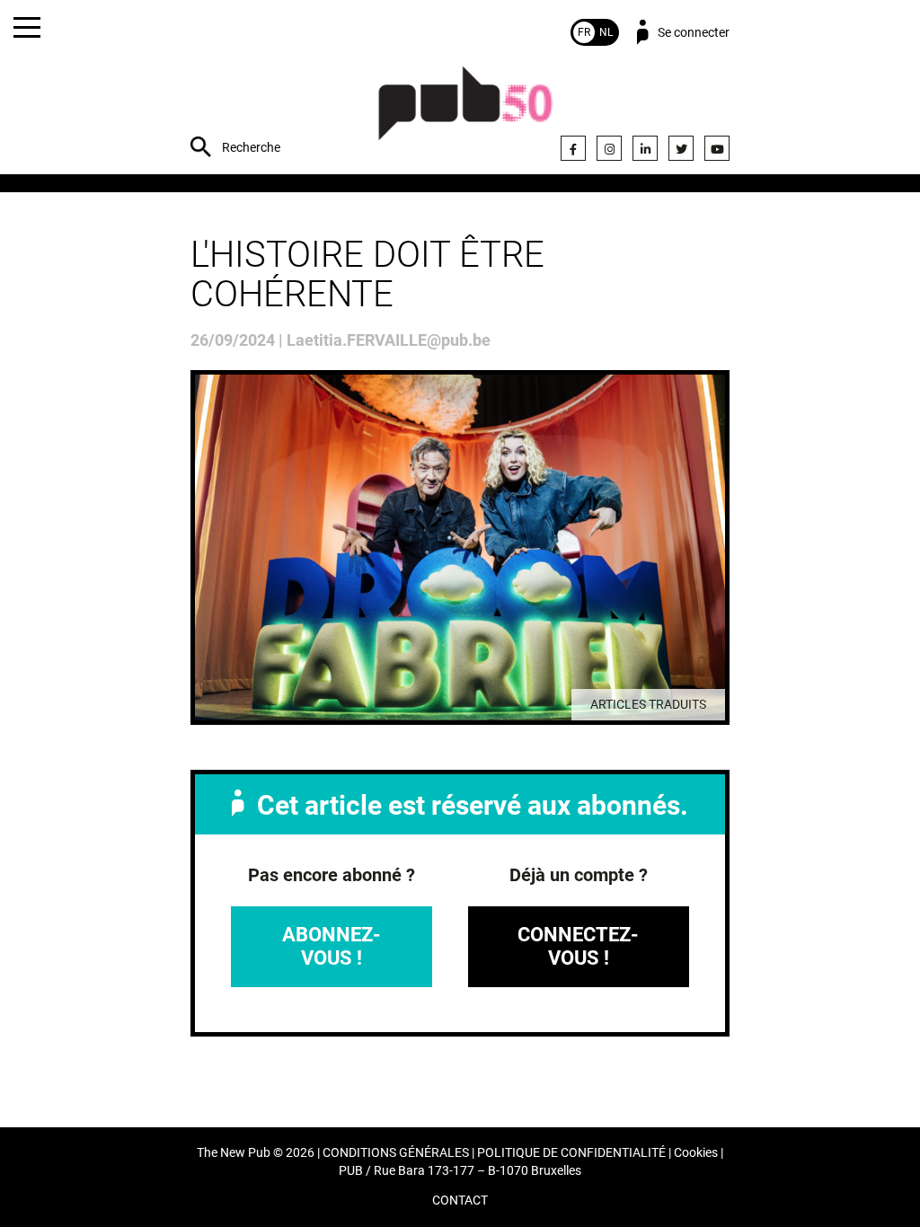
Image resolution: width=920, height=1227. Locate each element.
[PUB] (465, 113)
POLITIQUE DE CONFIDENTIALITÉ (571, 1153)
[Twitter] (681, 148)
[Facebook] (573, 148)
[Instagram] (609, 148)
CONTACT (460, 1200)
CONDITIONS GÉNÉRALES (396, 1153)
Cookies (696, 1153)
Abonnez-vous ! (331, 946)
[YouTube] (717, 148)
